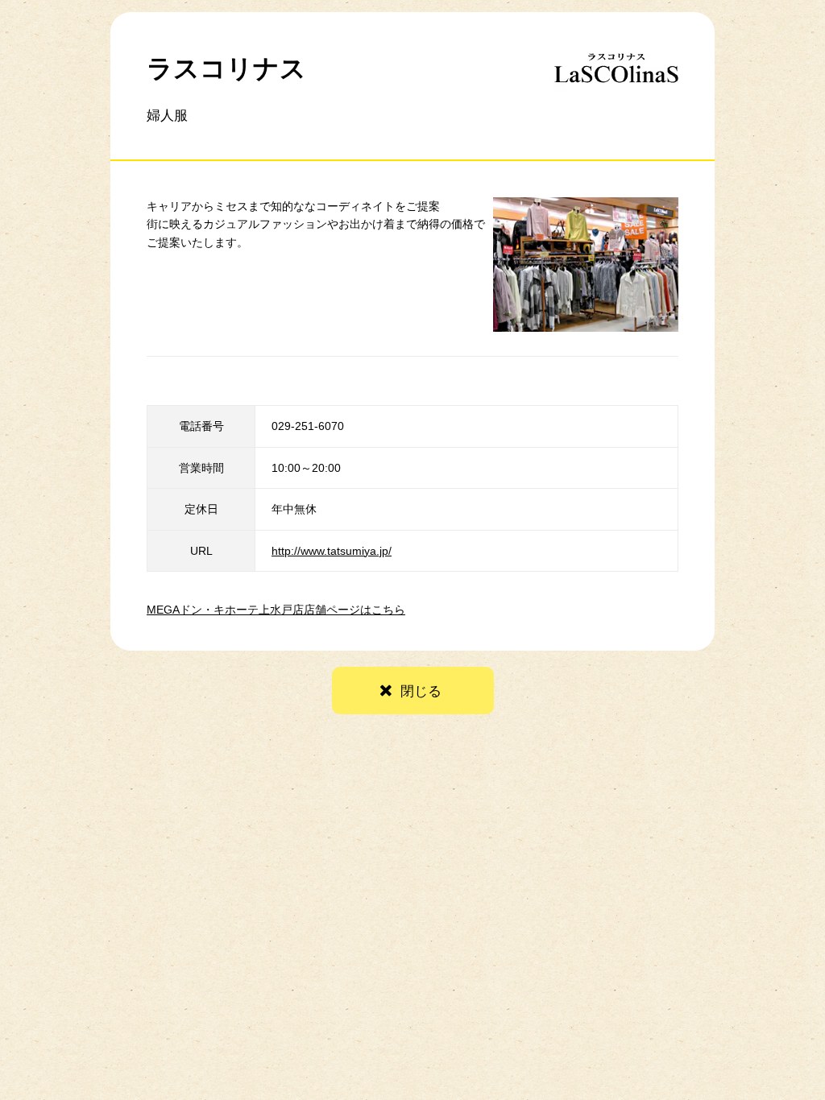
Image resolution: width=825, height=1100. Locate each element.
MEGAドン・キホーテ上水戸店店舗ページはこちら (276, 609)
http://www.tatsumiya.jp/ (332, 550)
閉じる (421, 691)
